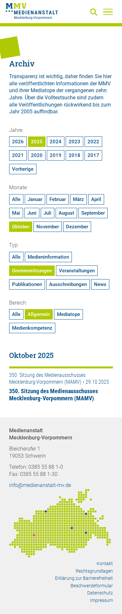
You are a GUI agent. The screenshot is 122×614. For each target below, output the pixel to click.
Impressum (101, 600)
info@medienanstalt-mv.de (40, 485)
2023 (74, 142)
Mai (16, 213)
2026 (18, 142)
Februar (57, 199)
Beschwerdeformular (92, 585)
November (47, 227)
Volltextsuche (60, 97)
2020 (37, 155)
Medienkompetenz (32, 328)
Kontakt (105, 563)
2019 (55, 155)
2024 (55, 142)
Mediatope (68, 314)
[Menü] (108, 12)
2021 (18, 155)
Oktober (20, 227)
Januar (35, 199)
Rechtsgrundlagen (94, 571)
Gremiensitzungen (32, 271)
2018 (74, 155)
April (96, 199)
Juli (47, 213)
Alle (16, 199)
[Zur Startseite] (32, 12)
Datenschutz (100, 592)
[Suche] (95, 12)
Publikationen (27, 284)
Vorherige (23, 169)
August (66, 213)
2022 (93, 142)
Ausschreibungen (68, 284)
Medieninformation (48, 257)
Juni (31, 213)
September (93, 213)
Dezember (77, 227)
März (78, 199)
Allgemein (39, 314)
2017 (93, 155)
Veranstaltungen (77, 271)
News (100, 284)
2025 (37, 142)
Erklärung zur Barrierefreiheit (84, 578)
